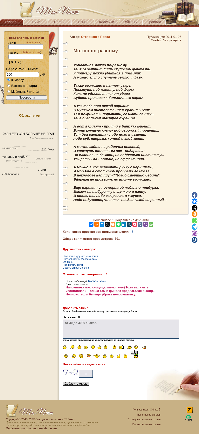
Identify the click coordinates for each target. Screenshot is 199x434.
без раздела (172, 40)
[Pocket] (134, 224)
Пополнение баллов (149, 414)
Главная (11, 22)
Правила (154, 22)
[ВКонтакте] (91, 224)
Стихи (35, 22)
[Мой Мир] (102, 224)
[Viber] (145, 224)
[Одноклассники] (96, 224)
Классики (106, 22)
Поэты (59, 22)
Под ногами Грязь (73, 264)
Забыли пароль (31, 52)
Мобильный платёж (25, 91)
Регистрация (33, 42)
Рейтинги (130, 22)
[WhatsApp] (151, 224)
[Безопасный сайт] (188, 419)
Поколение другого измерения (80, 256)
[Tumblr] (140, 224)
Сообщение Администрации (144, 419)
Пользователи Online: (147, 409)
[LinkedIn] (123, 224)
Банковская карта (24, 85)
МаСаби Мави (97, 281)
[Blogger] (113, 224)
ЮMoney (17, 80)
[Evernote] (118, 224)
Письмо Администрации (146, 424)
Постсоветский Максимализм (80, 259)
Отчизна (67, 261)
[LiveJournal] (129, 224)
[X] (107, 224)
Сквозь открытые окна (76, 267)
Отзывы (82, 22)
